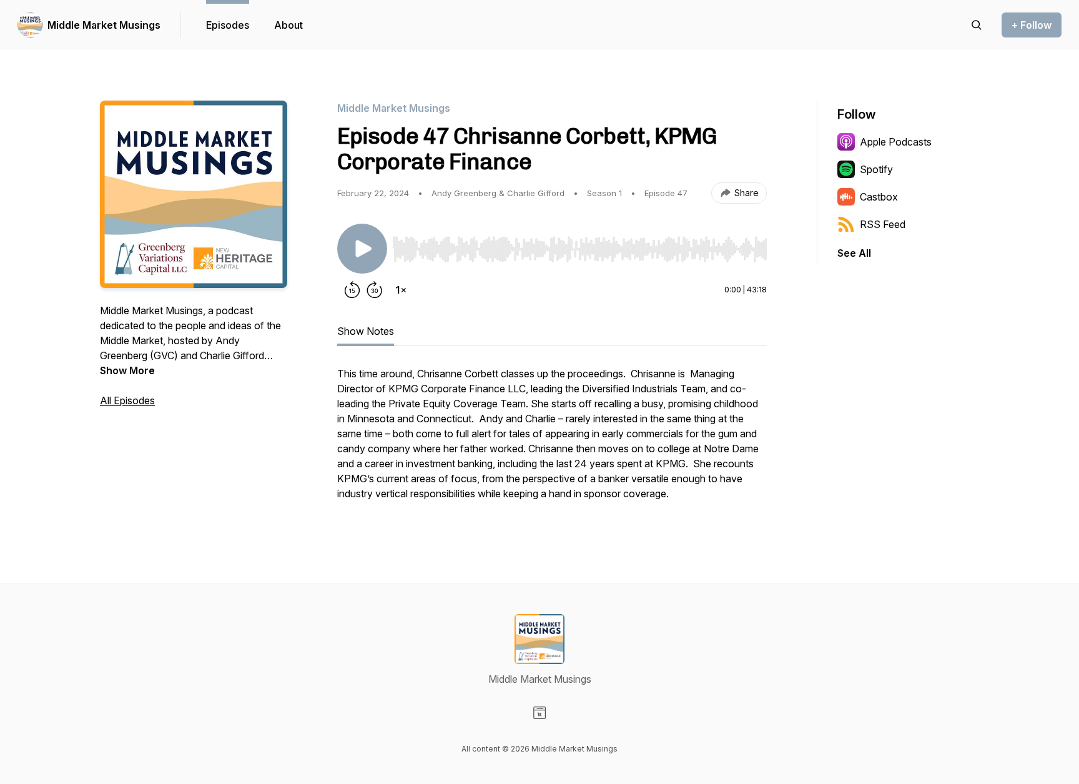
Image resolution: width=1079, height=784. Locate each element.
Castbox (879, 197)
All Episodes (127, 400)
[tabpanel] (552, 440)
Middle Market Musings (103, 25)
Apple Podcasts (896, 142)
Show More (127, 370)
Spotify (876, 169)
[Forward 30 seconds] (374, 290)
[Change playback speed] (400, 290)
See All (854, 253)
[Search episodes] (977, 24)
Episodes (227, 25)
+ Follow (1032, 25)
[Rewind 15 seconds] (352, 290)
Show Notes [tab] (365, 331)
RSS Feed (882, 224)
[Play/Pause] (362, 249)
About (288, 25)
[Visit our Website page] (539, 713)
